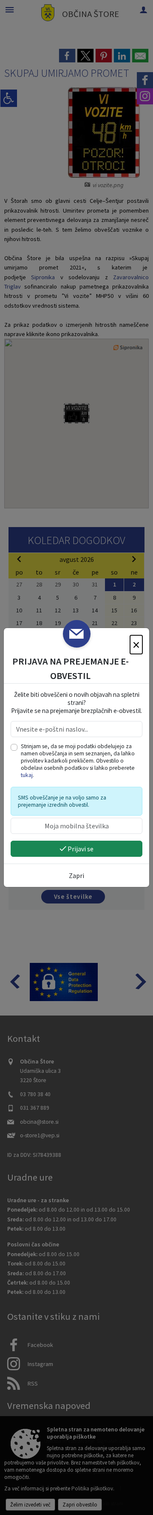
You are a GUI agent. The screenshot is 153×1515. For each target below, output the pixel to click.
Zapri (76, 875)
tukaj (27, 775)
